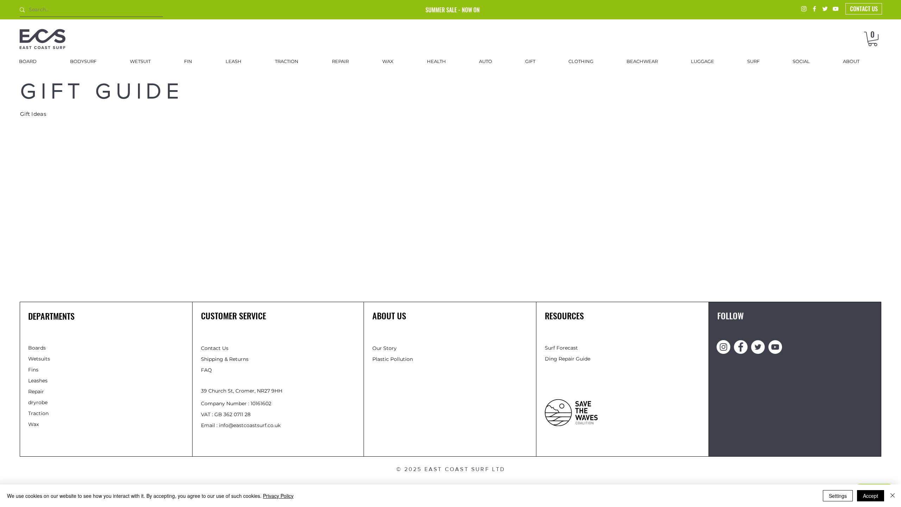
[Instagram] (803, 8)
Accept (870, 495)
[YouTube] (835, 8)
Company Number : (226, 403)
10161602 (261, 403)
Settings (838, 495)
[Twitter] (824, 8)
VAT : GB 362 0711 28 (226, 414)
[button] (872, 39)
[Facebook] (814, 8)
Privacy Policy (278, 495)
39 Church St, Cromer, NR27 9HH (241, 391)
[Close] (892, 495)
